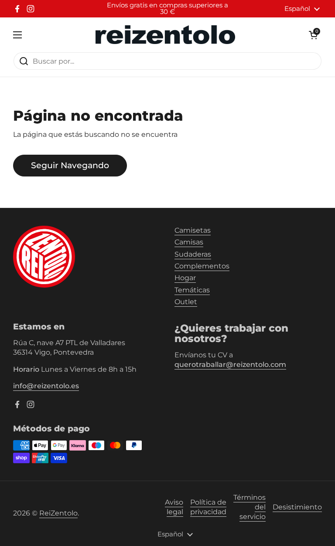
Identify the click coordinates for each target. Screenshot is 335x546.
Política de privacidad (208, 507)
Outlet (185, 302)
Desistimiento (297, 507)
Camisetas (192, 230)
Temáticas (192, 290)
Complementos (201, 266)
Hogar (185, 278)
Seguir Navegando (70, 165)
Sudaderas (192, 254)
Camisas (188, 242)
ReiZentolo (58, 513)
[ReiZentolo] (165, 34)
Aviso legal (174, 507)
